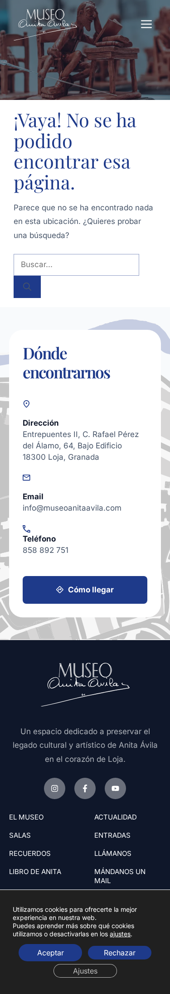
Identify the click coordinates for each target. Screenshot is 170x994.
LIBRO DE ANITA (35, 871)
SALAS (20, 835)
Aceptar (50, 952)
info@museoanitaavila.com (72, 507)
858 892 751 (45, 550)
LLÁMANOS (112, 853)
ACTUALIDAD (115, 817)
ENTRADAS (112, 835)
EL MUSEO (26, 817)
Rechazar (120, 952)
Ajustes (85, 970)
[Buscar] (27, 287)
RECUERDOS (30, 853)
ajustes (120, 933)
